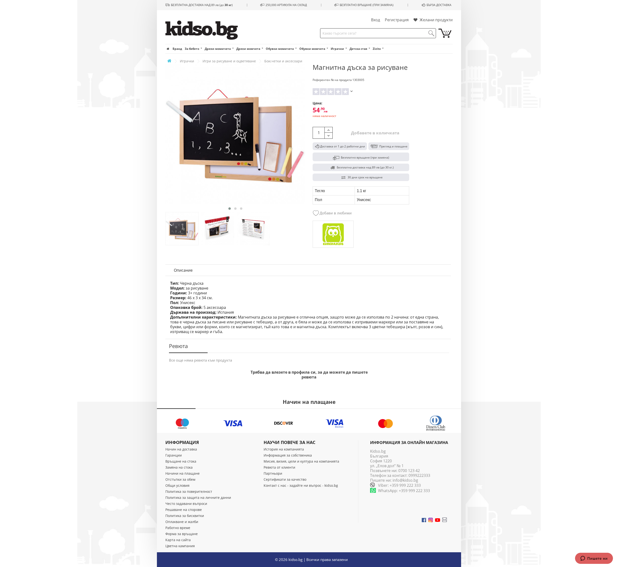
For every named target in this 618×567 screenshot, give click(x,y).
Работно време (177, 527)
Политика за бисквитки (184, 515)
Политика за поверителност (188, 491)
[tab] (183, 270)
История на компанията (284, 449)
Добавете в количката (374, 133)
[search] (431, 33)
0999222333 (419, 475)
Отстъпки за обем (180, 479)
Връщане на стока (180, 461)
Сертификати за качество (285, 479)
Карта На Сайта (178, 540)
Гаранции (173, 455)
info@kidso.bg (405, 480)
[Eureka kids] (333, 234)
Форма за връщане (181, 533)
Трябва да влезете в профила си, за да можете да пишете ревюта (309, 375)
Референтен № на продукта (332, 80)
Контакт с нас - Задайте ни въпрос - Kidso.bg (301, 485)
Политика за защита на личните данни (198, 497)
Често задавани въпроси (186, 503)
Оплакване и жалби (181, 521)
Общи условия (177, 485)
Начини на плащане (182, 473)
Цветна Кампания (180, 546)
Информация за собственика (288, 455)
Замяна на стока (179, 467)
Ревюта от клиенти (279, 467)
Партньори (273, 473)
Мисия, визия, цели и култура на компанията (301, 461)
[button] (229, 208)
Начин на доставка (181, 449)
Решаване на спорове (183, 509)
